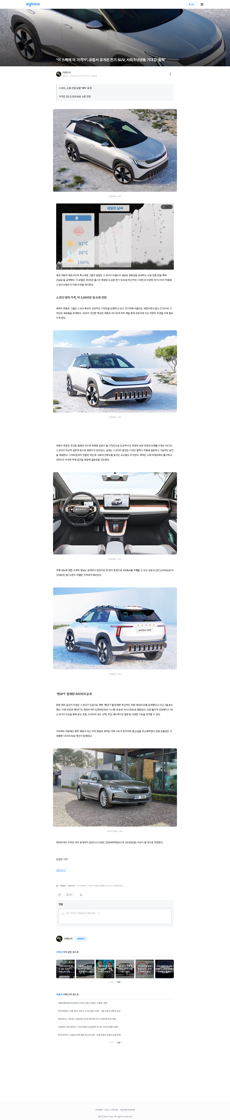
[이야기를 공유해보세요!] (81, 895)
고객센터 (99, 1110)
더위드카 (71, 886)
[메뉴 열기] (202, 4)
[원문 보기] (61, 870)
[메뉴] (170, 74)
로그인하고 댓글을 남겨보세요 (81, 913)
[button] (80, 913)
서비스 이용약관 (111, 1110)
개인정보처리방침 (127, 1110)
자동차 (62, 886)
